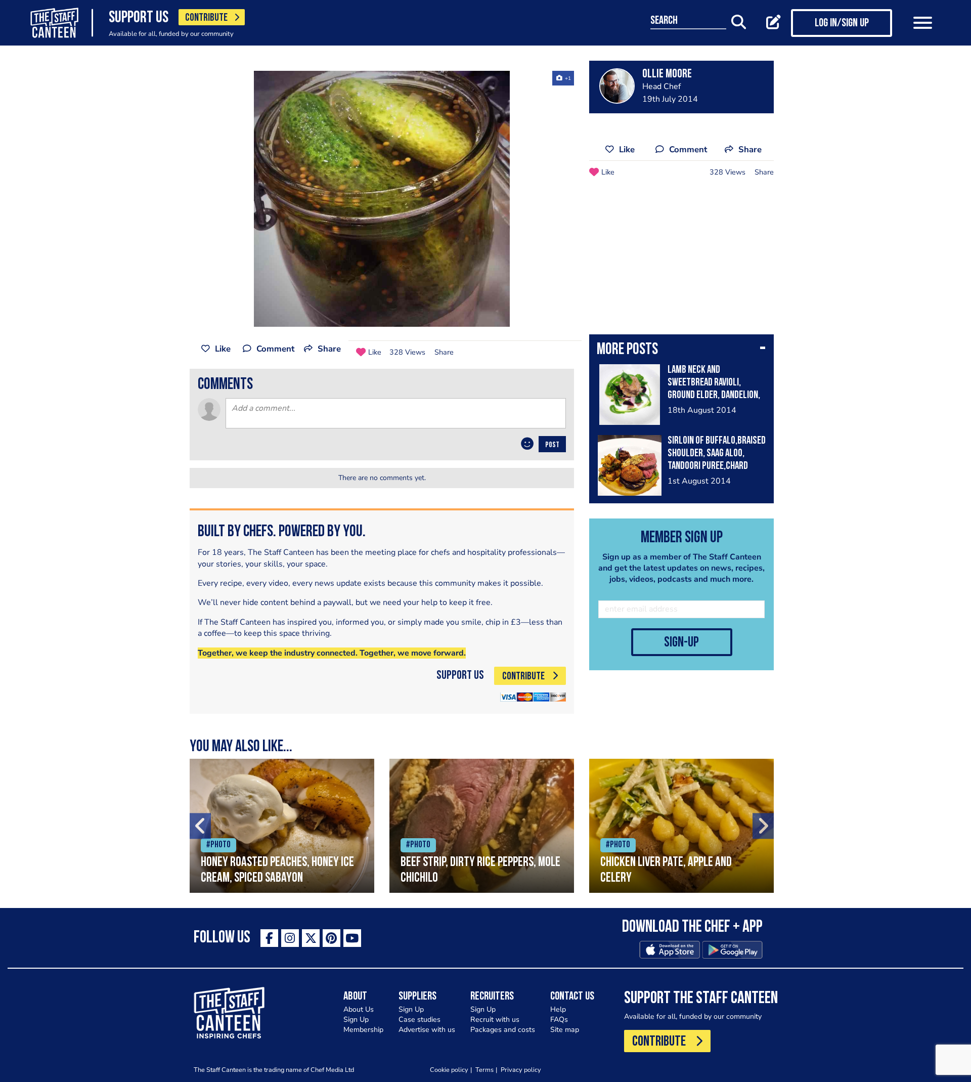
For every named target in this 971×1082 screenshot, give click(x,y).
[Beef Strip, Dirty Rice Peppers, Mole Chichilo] (481, 826)
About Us (358, 1009)
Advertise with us (427, 1029)
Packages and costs (502, 1029)
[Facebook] (269, 938)
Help (558, 1009)
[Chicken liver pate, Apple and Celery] (681, 826)
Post (552, 445)
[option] (382, 199)
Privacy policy (521, 1069)
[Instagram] (290, 938)
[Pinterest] (331, 938)
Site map (564, 1029)
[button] (681, 350)
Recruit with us (494, 1019)
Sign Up (356, 1019)
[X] (311, 938)
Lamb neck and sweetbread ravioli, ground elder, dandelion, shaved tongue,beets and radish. (714, 395)
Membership (363, 1029)
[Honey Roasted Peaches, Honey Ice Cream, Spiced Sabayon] (282, 826)
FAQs (559, 1019)
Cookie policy (449, 1069)
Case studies (419, 1019)
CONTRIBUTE (206, 18)
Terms (484, 1069)
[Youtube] (352, 938)
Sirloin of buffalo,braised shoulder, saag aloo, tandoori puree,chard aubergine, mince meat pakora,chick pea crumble (717, 466)
